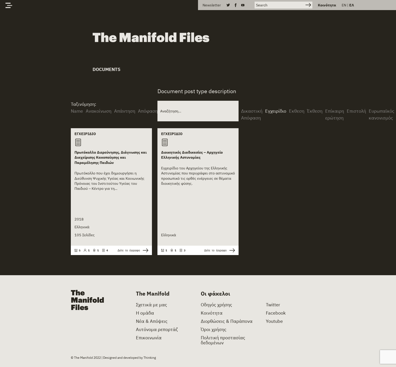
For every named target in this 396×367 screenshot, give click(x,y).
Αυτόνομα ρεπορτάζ (157, 329)
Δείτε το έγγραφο (129, 250)
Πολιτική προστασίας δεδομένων (223, 340)
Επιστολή (356, 111)
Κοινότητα (327, 5)
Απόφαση (148, 111)
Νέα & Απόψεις (152, 321)
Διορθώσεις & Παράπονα (227, 321)
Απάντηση (124, 111)
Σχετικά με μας (151, 304)
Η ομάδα (145, 312)
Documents (106, 69)
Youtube (274, 321)
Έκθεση (314, 111)
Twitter (273, 304)
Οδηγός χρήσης (216, 304)
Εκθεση (296, 111)
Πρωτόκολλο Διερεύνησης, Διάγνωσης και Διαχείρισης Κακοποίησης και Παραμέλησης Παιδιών (110, 157)
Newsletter (212, 5)
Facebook (276, 312)
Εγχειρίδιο (275, 111)
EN (344, 5)
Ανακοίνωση (98, 111)
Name (77, 111)
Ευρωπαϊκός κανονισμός (381, 114)
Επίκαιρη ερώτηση (334, 114)
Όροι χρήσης (213, 329)
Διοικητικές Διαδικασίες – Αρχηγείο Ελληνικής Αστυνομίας (192, 155)
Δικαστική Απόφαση (251, 114)
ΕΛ (351, 5)
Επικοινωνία (149, 337)
